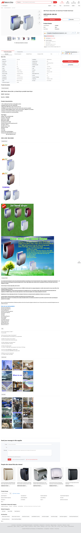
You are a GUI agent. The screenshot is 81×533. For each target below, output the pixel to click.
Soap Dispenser (17, 511)
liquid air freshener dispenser (6, 497)
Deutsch (38, 526)
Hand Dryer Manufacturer (73, 516)
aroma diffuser (43, 497)
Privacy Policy (57, 528)
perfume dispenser (24, 497)
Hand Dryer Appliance (63, 516)
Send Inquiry (52, 19)
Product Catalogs (17, 493)
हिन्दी (55, 526)
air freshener (23, 499)
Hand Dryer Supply (54, 516)
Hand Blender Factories (36, 516)
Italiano (35, 526)
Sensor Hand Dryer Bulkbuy (16, 519)
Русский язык (31, 526)
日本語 (53, 526)
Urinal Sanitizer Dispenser (64, 495)
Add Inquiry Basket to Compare (22, 42)
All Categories (5, 5)
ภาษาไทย (58, 526)
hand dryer (3, 499)
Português (22, 526)
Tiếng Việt (65, 526)
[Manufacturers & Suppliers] (7, 2)
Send (9, 459)
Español (18, 526)
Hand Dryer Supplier (45, 516)
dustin (41, 499)
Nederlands (42, 526)
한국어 (49, 526)
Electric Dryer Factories (16, 516)
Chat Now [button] (72, 19)
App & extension (66, 5)
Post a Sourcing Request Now (31, 459)
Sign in (79, 2)
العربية (46, 526)
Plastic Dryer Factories (6, 516)
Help (60, 5)
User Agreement (46, 528)
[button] (56, 54)
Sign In (45, 46)
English (15, 526)
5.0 (66, 53)
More (2, 521)
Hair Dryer (3, 511)
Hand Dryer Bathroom (5, 519)
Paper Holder (10, 511)
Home (2, 7)
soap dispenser (23, 495)
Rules (79, 5)
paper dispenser (4, 495)
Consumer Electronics (7, 7)
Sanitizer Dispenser (43, 495)
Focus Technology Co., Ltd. (33, 528)
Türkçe (62, 526)
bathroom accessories (64, 499)
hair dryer (61, 497)
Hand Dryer (13, 7)
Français (26, 526)
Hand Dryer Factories (25, 516)
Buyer (55, 5)
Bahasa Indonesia (71, 526)
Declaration (52, 528)
